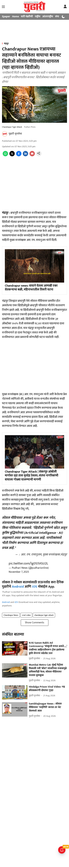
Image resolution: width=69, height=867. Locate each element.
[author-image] (4, 134)
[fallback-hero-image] (14, 648)
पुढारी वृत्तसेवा (15, 133)
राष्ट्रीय (37, 16)
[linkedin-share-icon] (25, 155)
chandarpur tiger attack (44, 615)
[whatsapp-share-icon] (5, 155)
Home (15, 16)
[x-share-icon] (12, 155)
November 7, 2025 (19, 572)
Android (18, 586)
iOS (34, 586)
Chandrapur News (11, 615)
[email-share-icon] (32, 155)
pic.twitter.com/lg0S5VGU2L (28, 563)
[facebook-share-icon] (18, 155)
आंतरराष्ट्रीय (47, 16)
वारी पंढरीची (27, 16)
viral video (26, 615)
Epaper (6, 16)
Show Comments (34, 622)
